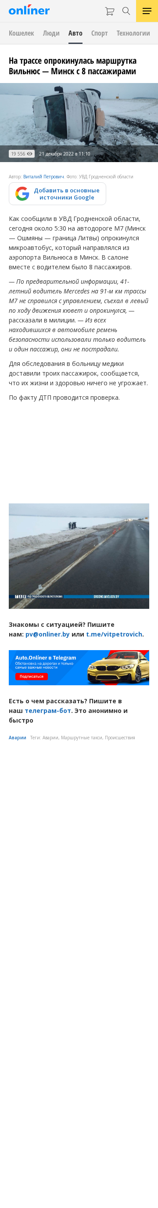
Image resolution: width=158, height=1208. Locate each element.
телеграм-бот (48, 710)
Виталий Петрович (43, 177)
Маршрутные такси (81, 737)
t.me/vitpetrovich (114, 634)
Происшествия (120, 737)
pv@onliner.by (47, 634)
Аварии (17, 737)
